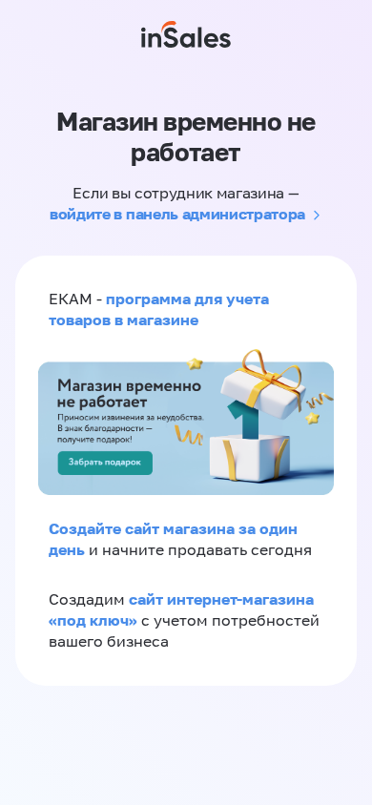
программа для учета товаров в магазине (159, 309)
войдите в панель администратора (177, 213)
